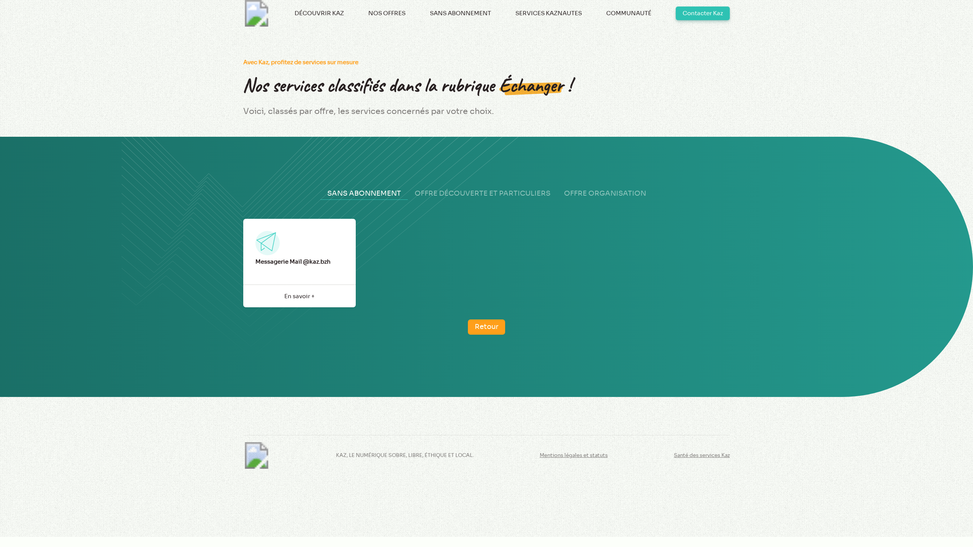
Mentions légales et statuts (574, 455)
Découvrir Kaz (319, 13)
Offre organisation (605, 193)
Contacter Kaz (703, 13)
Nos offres (387, 13)
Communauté (628, 13)
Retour (486, 327)
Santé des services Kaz (702, 455)
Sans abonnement (460, 13)
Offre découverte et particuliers (482, 193)
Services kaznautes (548, 13)
